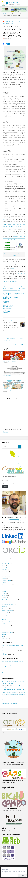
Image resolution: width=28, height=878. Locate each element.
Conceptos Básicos (6, 587)
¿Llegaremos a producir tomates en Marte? (9, 361)
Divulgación (4, 591)
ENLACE (12, 268)
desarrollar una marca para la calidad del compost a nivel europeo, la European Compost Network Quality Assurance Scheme (14, 238)
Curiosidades (5, 589)
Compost (4, 578)
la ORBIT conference (13, 280)
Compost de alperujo (6, 580)
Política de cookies (8, 872)
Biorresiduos (4, 569)
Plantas (3, 623)
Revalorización (5, 628)
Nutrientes (4, 619)
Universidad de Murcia (14, 519)
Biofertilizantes (5, 567)
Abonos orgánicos (6, 558)
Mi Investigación (5, 612)
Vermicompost (5, 638)
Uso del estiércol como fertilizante (9, 675)
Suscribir (5, 486)
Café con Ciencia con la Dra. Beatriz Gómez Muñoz (13, 645)
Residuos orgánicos (6, 625)
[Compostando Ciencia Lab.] (3, 3)
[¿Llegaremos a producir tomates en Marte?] (14, 355)
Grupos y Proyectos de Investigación (10, 599)
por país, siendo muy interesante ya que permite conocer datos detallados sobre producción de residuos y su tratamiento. (14, 224)
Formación (4, 597)
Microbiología (5, 615)
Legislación (11, 23)
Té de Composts (5, 630)
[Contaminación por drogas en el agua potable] (14, 384)
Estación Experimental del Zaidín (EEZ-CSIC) (11, 520)
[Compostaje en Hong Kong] (14, 370)
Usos (3, 636)
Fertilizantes (4, 595)
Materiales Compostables (7, 610)
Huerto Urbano (5, 602)
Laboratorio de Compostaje (8, 604)
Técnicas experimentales (7, 632)
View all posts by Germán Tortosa (11, 333)
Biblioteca (4, 565)
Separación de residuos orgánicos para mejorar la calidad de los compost (19, 295)
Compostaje (4, 582)
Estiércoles (4, 593)
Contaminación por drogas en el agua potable (10, 390)
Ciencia (3, 574)
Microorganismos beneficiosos (8, 617)
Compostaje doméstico (7, 584)
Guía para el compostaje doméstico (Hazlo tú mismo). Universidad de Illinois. (13, 694)
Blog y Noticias (8, 13)
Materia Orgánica (5, 608)
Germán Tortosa (5, 681)
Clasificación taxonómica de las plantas (10, 669)
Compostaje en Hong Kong (7, 375)
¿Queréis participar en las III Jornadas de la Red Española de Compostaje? (7, 310)
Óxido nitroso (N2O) (6, 621)
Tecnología (4, 634)
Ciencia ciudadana (6, 576)
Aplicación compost (6, 563)
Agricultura (4, 561)
